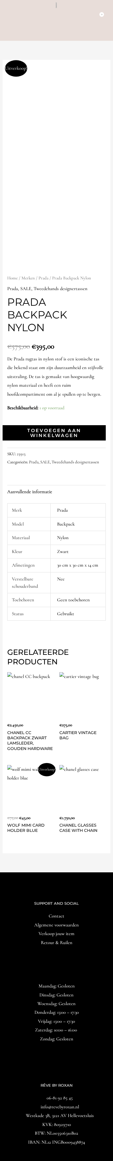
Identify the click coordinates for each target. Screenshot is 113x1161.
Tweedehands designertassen (61, 289)
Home (12, 278)
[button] (56, 33)
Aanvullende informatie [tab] (29, 492)
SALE (25, 289)
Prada (43, 278)
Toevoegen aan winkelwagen (54, 432)
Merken (28, 278)
